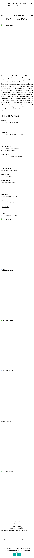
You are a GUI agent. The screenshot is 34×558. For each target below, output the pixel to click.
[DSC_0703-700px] (17, 242)
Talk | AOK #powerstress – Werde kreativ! (26, 540)
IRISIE (18, 526)
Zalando (4, 132)
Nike (3, 213)
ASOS (4, 120)
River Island (6, 180)
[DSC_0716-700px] (17, 394)
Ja (14, 555)
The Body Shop (6, 201)
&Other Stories (7, 146)
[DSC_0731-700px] (17, 48)
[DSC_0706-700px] (17, 444)
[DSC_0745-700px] (17, 293)
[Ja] (32, 552)
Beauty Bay (5, 207)
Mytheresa (5, 174)
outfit (17, 12)
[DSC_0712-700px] (17, 343)
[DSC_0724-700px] (17, 495)
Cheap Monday (6, 168)
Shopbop (5, 194)
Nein (19, 555)
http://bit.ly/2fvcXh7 (9, 150)
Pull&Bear (5, 154)
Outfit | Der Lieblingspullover (5, 540)
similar (21, 522)
